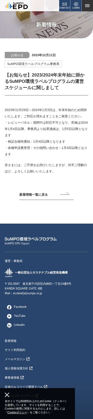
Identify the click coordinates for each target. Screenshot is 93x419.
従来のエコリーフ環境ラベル (24, 387)
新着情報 (10, 341)
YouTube (19, 315)
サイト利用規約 (15, 350)
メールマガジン (15, 359)
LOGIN (76, 7)
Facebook (20, 306)
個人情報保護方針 (16, 368)
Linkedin (19, 324)
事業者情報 (12, 377)
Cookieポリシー (17, 412)
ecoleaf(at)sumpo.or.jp (27, 293)
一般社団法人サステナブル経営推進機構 (41, 272)
